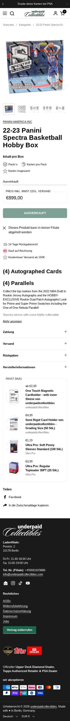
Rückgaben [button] (10, 355)
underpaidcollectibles (43, 706)
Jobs (6, 621)
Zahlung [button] (8, 332)
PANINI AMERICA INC (17, 121)
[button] (12, 13)
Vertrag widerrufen (19, 629)
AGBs (7, 600)
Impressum (10, 616)
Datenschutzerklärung (17, 611)
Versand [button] (8, 343)
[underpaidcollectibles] (34, 13)
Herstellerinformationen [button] (19, 367)
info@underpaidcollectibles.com (23, 574)
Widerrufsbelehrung (15, 606)
